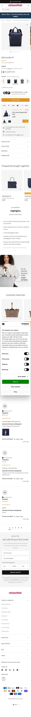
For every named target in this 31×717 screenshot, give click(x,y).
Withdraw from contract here (10, 662)
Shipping (9, 68)
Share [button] (21, 439)
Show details (22, 376)
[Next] (29, 81)
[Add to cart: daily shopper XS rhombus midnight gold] (20, 188)
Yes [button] (14, 439)
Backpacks (8, 20)
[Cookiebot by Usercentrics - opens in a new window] (22, 324)
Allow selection (15, 386)
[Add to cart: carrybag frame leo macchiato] (20, 317)
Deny (15, 391)
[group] (15, 425)
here (18, 135)
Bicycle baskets (5, 623)
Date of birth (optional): (8, 562)
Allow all (15, 381)
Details (26, 109)
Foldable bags (5, 631)
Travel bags (4, 608)
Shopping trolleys (6, 612)
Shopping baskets (6, 604)
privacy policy (15, 579)
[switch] (26, 359)
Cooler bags (4, 619)
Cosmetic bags (5, 627)
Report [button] (17, 439)
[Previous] (2, 81)
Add (25, 121)
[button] (2, 5)
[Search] (3, 9)
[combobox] (15, 9)
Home (2, 20)
